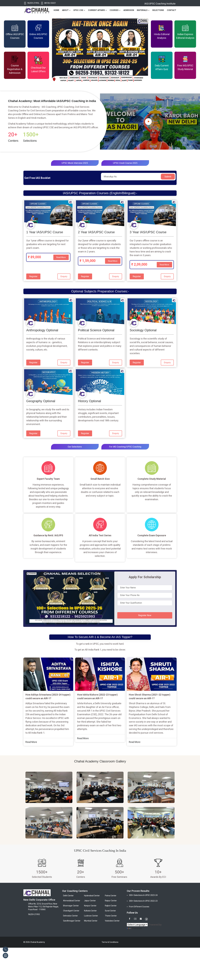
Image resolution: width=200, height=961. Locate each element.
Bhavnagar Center (71, 906)
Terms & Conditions (110, 942)
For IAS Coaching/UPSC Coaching (125, 446)
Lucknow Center (91, 916)
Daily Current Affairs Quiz (162, 67)
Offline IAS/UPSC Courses (15, 36)
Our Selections (75, 446)
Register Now (144, 615)
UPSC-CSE (78, 10)
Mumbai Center (90, 921)
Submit (167, 176)
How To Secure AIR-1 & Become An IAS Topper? (100, 637)
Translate (137, 928)
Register (33, 276)
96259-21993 (33, 3)
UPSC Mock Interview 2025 (75, 163)
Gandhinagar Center (71, 921)
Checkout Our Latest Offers (38, 69)
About (65, 10)
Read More (61, 257)
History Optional (89, 401)
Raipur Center (111, 901)
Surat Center (110, 911)
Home (56, 10)
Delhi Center (68, 895)
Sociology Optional (143, 330)
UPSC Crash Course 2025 (125, 163)
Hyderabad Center (92, 895)
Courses (114, 10)
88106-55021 (50, 3)
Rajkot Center (111, 906)
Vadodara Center (112, 921)
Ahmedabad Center (71, 901)
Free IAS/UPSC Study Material (185, 67)
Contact (171, 10)
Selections (158, 10)
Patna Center (110, 895)
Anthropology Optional (42, 330)
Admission (128, 10)
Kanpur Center (90, 906)
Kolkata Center (90, 911)
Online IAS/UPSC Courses (38, 36)
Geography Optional (40, 401)
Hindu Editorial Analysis (162, 36)
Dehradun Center (70, 916)
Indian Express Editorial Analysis (185, 36)
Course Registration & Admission (14, 69)
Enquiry (63, 276)
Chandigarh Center (71, 911)
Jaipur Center (90, 901)
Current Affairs (96, 10)
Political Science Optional (96, 330)
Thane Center (111, 916)
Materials (142, 10)
